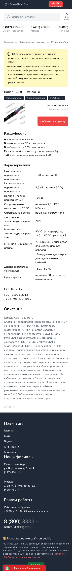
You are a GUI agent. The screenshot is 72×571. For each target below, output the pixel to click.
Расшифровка (14, 98)
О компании (11, 447)
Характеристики (36, 98)
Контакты (10, 452)
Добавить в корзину (52, 121)
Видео (8, 441)
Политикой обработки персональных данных (34, 555)
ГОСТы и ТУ (56, 98)
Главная (9, 430)
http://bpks (47, 326)
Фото (7, 436)
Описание (13, 309)
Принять (36, 564)
